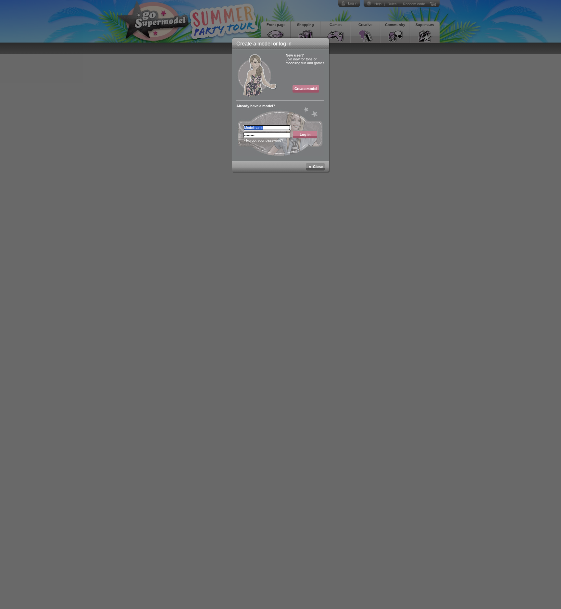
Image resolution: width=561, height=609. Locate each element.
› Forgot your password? (263, 140)
